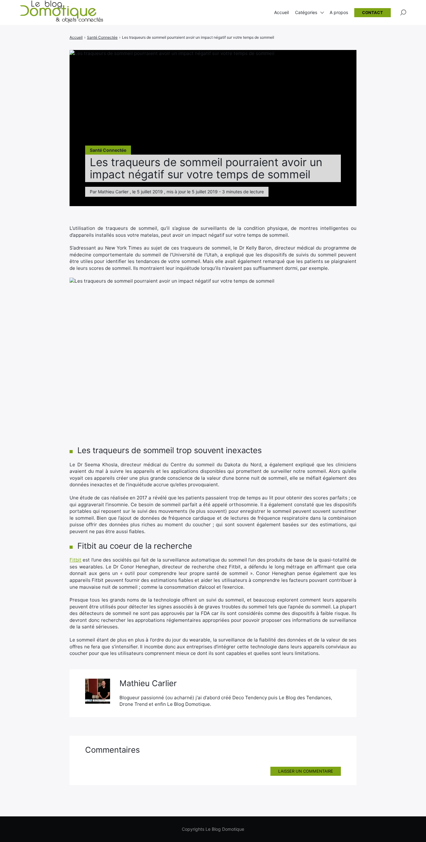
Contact (372, 12)
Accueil (281, 12)
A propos (339, 12)
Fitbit (75, 560)
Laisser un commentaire (305, 771)
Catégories (306, 12)
